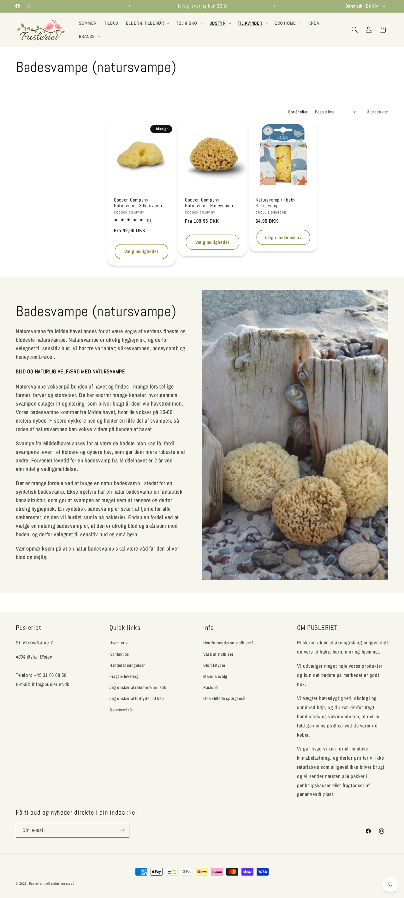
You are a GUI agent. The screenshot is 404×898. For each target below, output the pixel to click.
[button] (147, 23)
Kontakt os (119, 654)
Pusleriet (36, 883)
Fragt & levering (124, 676)
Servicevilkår (121, 709)
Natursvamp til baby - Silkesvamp (277, 202)
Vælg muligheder (141, 251)
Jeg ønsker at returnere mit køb (138, 687)
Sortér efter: (298, 112)
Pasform (210, 687)
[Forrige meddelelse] (130, 6)
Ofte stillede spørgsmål (224, 698)
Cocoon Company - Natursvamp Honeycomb (209, 202)
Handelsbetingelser (127, 665)
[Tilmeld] (122, 830)
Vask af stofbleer (218, 654)
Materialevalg (215, 676)
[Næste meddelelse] (274, 6)
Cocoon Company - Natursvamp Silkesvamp (138, 202)
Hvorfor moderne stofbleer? (228, 643)
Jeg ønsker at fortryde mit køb (137, 698)
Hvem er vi (119, 643)
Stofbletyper (214, 665)
